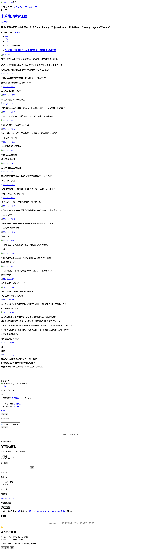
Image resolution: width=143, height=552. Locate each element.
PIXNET (55, 523)
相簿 (6, 36)
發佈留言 (4, 427)
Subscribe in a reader (8, 498)
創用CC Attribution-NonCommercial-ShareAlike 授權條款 (47, 511)
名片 (6, 41)
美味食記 (17, 404)
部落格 (7, 39)
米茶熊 (3, 386)
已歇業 (16, 406)
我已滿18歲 (5, 548)
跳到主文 (4, 22)
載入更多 (4, 414)
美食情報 (18, 32)
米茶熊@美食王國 (14, 16)
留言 (19, 398)
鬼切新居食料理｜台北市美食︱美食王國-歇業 (30, 50)
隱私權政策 (83, 523)
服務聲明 (91, 523)
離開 (12, 548)
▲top (3, 410)
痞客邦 (14, 398)
